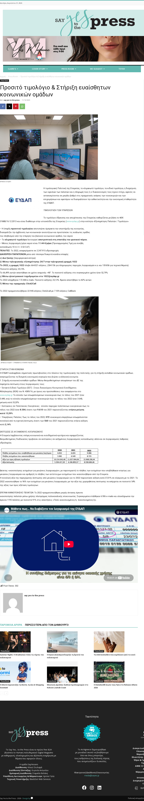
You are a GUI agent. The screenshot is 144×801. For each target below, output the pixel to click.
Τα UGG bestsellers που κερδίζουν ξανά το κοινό (114, 655)
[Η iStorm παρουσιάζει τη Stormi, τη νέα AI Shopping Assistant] (22, 672)
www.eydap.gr (73, 221)
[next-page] (6, 693)
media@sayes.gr (91, 775)
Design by (26, 798)
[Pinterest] (16, 106)
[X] (9, 106)
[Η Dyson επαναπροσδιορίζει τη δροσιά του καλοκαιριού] (69, 641)
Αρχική (3, 76)
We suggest (96, 68)
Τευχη (122, 68)
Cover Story (38, 68)
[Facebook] (3, 106)
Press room (67, 68)
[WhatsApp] (22, 106)
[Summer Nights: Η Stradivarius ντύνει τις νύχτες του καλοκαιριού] (22, 641)
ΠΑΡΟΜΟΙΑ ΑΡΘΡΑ (11, 624)
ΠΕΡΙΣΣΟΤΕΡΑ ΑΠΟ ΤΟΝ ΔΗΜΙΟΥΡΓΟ (47, 624)
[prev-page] (2, 693)
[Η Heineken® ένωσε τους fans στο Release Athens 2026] (116, 672)
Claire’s (12, 68)
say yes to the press (12, 100)
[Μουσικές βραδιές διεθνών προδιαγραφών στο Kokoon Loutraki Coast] (69, 672)
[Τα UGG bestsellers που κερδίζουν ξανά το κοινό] (116, 641)
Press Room (13, 76)
